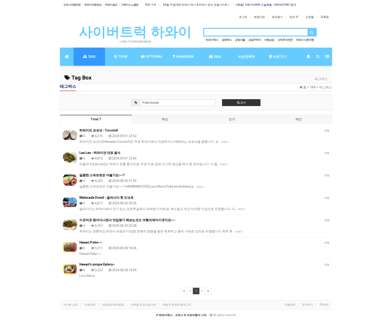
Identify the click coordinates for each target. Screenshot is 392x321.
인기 (232, 119)
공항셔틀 (240, 39)
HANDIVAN (184, 57)
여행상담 (269, 39)
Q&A (217, 57)
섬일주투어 (254, 39)
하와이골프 (111, 4)
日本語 (325, 17)
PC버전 (324, 304)
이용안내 (289, 304)
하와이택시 (212, 39)
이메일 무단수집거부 (143, 304)
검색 (243, 102)
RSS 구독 (150, 4)
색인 (298, 119)
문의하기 (307, 304)
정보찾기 (277, 17)
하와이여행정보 (93, 4)
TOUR (122, 57)
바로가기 (279, 57)
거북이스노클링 (129, 4)
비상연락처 (246, 57)
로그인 (243, 17)
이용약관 (89, 304)
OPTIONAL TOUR (154, 60)
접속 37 (294, 17)
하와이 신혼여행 (305, 39)
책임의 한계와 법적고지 (177, 304)
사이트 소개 (70, 304)
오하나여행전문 (72, 4)
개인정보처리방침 (113, 304)
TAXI (91, 57)
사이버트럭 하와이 (135, 31)
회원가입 (259, 17)
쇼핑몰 (310, 17)
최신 (165, 119)
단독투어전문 (285, 39)
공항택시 (227, 39)
